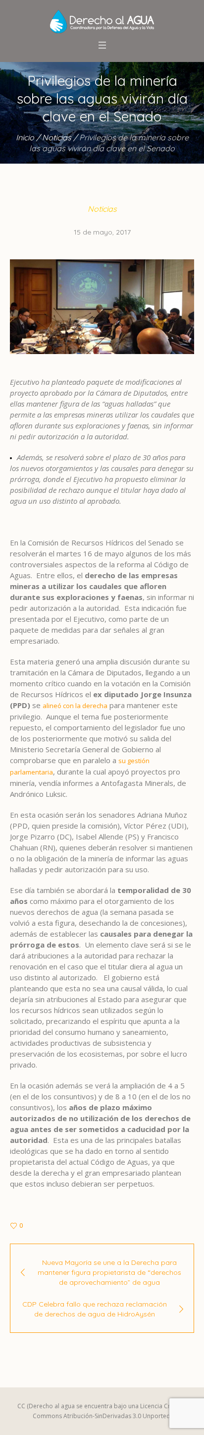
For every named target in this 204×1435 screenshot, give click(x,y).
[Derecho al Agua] (102, 21)
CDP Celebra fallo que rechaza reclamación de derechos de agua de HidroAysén (94, 1309)
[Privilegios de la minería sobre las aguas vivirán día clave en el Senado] (102, 305)
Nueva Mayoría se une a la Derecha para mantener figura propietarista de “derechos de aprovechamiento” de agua (109, 1272)
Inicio (25, 137)
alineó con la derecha (75, 705)
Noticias (56, 137)
